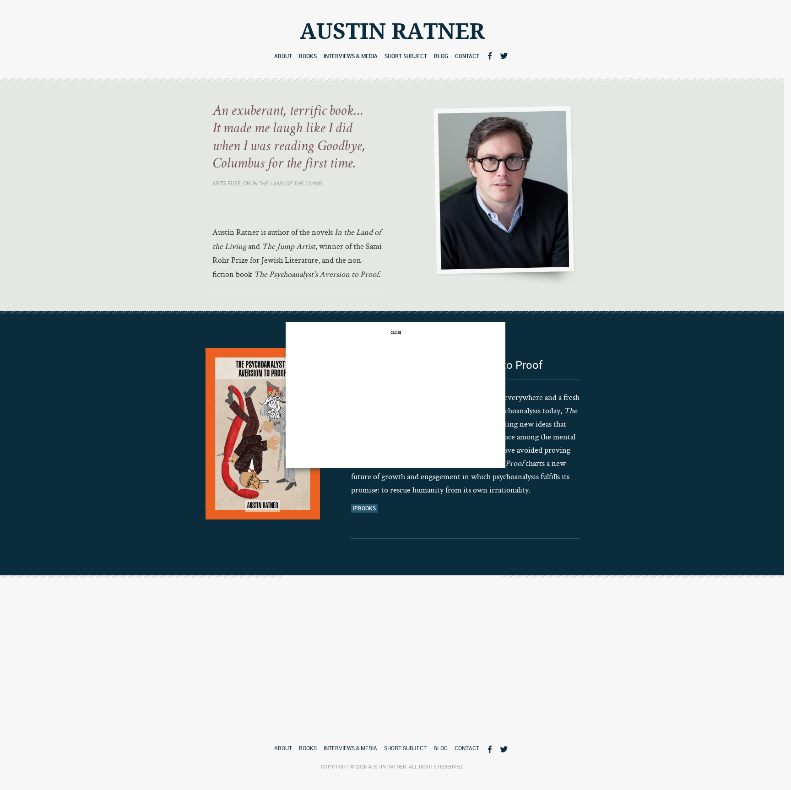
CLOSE (395, 332)
